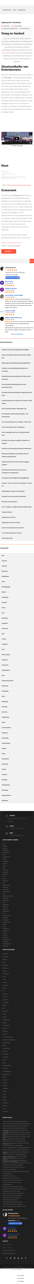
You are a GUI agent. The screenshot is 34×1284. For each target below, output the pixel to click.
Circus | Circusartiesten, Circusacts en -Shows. (14, 1206)
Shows (3, 753)
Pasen (3, 722)
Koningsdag (5, 691)
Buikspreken (6, 968)
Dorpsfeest (5, 623)
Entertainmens (10, 267)
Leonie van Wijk (10, 311)
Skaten (4, 1077)
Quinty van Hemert (11, 288)
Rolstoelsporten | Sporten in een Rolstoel (13, 491)
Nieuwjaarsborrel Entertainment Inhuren (13, 1186)
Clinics (3, 607)
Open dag (4, 712)
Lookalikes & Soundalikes (9, 1039)
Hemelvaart (5, 665)
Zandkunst (5, 1111)
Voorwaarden (20, 1278)
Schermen (5, 1068)
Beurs (3, 581)
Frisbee (4, 1005)
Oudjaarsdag (5, 717)
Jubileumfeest (6, 670)
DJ (3, 991)
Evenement (5, 628)
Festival (4, 639)
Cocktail (5, 982)
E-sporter (5, 996)
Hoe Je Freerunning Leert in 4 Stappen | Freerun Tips (16, 422)
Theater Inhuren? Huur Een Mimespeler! (12, 1195)
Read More (8, 251)
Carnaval (4, 602)
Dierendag (4, 618)
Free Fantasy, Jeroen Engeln (14, 295)
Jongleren (5, 1031)
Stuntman (5, 1085)
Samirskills (5, 53)
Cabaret (5, 971)
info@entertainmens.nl (14, 243)
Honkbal (5, 1022)
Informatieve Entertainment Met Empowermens (14, 1189)
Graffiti (4, 1014)
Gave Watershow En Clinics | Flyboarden (13, 1204)
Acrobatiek (5, 953)
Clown (4, 979)
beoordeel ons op (11, 277)
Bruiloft (4, 592)
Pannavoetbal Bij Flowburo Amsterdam (12, 1202)
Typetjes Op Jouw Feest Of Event (11, 522)
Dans (3, 613)
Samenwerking (6, 743)
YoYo (4, 1108)
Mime (4, 1045)
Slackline (5, 1080)
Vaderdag (4, 779)
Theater (4, 769)
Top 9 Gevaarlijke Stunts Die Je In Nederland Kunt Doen (16, 1147)
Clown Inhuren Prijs (7, 538)
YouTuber (5, 1105)
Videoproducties (6, 795)
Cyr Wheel (5, 985)
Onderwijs (4, 706)
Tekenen (5, 1091)
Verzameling (20, 1281)
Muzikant (5, 1051)
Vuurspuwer (6, 1103)
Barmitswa (5, 571)
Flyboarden (5, 999)
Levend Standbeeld (7, 1037)
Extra (3, 633)
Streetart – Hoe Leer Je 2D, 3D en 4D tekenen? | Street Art (17, 1162)
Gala (3, 649)
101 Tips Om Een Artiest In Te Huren (12, 533)
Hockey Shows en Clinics (8, 517)
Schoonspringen (7, 1071)
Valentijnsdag (6, 785)
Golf (4, 1008)
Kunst (3, 696)
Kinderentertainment (7, 680)
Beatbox (5, 959)
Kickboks (5, 1034)
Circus (4, 976)
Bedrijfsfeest (5, 576)
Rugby (4, 1062)
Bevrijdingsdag (6, 587)
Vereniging (5, 790)
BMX (4, 962)
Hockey (4, 1017)
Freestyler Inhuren (7, 512)
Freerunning (6, 1002)
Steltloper (5, 1082)
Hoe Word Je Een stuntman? (9, 501)
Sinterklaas (5, 764)
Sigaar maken (6, 1074)
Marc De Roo (9, 281)
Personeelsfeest (6, 727)
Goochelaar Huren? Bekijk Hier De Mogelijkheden (15, 478)
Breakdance (6, 965)
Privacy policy (20, 1275)
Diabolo (4, 988)
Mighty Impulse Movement (13, 317)
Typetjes (5, 1097)
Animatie (4, 560)
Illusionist (5, 1028)
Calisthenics (6, 974)
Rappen (4, 1060)
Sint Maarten (5, 759)
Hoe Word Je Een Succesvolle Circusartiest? (14, 496)
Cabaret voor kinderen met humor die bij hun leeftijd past (17, 1123)
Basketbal (5, 956)
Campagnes (5, 597)
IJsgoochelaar (6, 1025)
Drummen (5, 994)
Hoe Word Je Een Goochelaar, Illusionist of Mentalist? (16, 448)
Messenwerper (6, 1042)
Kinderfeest (5, 686)
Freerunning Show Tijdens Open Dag (12, 1197)
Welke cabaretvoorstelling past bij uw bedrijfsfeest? (16, 363)
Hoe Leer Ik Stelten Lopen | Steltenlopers (13, 427)
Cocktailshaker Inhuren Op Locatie (11, 1191)
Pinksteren (5, 732)
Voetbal (4, 1100)
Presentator (6, 1057)
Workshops (5, 800)
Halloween (5, 660)
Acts (3, 555)
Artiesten (4, 566)
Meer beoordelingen (17, 334)
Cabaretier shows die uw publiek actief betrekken (15, 349)
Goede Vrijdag (6, 654)
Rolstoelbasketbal (7, 1065)
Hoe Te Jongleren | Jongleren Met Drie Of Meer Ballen (17, 507)
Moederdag (5, 701)
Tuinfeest (4, 774)
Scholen (4, 748)
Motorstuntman (6, 1048)
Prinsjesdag (5, 738)
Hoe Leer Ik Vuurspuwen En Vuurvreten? (13, 527)
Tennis (4, 1094)
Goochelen (5, 1011)
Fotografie (5, 644)
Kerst (3, 675)
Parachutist (5, 1054)
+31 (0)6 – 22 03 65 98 (9, 1250)
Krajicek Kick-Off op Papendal (10, 1199)
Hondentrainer (6, 1019)
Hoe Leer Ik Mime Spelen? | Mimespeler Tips (14, 408)
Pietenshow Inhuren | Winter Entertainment (13, 1193)
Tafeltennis (5, 1088)
